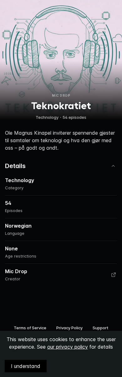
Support (100, 327)
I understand (25, 366)
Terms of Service (30, 327)
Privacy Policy (69, 327)
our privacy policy (67, 347)
